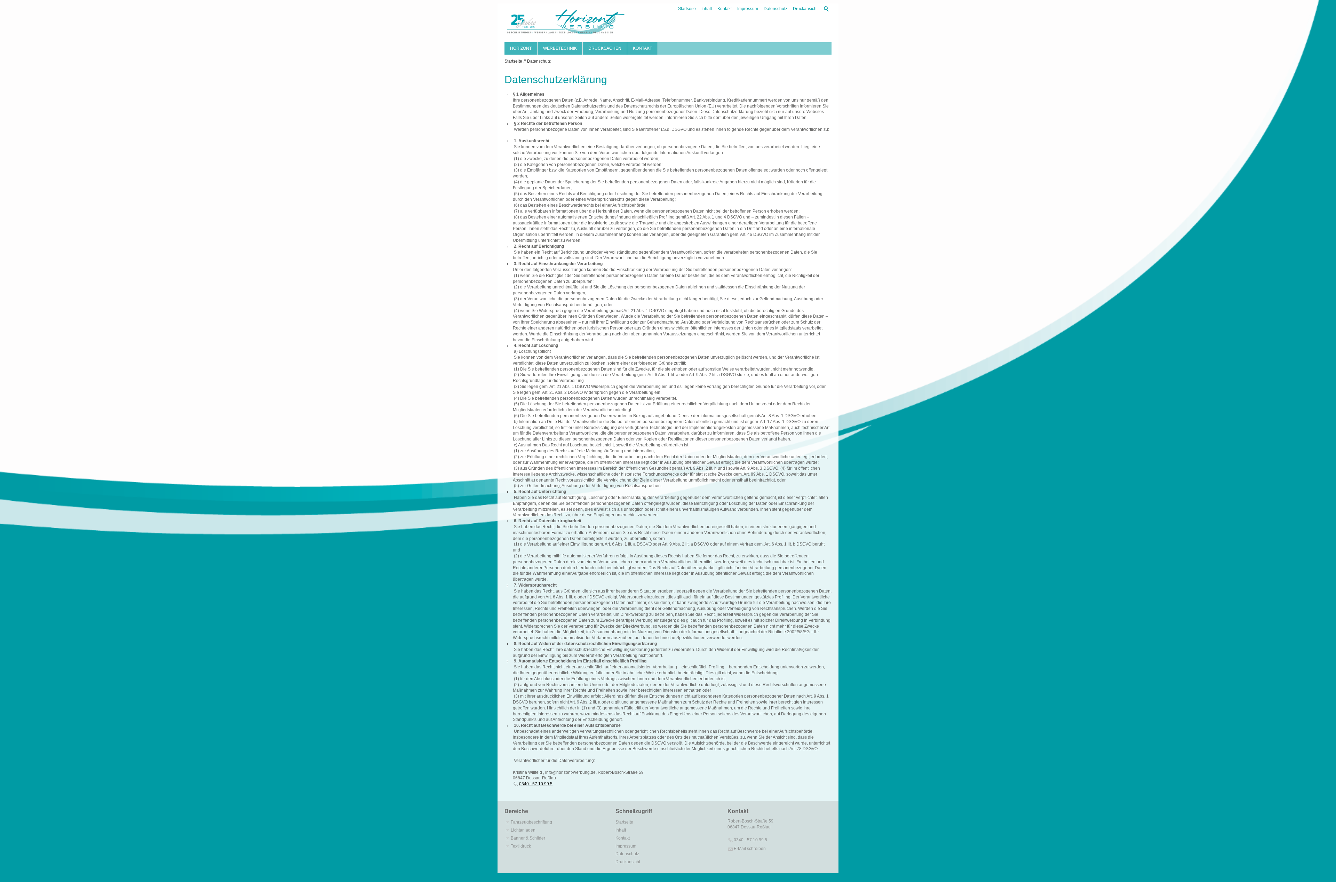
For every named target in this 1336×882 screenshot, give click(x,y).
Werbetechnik (560, 48)
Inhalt (706, 8)
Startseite (687, 8)
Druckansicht (805, 8)
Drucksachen (604, 48)
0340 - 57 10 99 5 (535, 783)
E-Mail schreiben (750, 848)
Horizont (521, 48)
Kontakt (724, 8)
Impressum (747, 8)
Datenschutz (775, 8)
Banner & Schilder (528, 838)
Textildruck (521, 846)
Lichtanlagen (523, 830)
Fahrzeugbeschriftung (531, 822)
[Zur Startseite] (565, 23)
